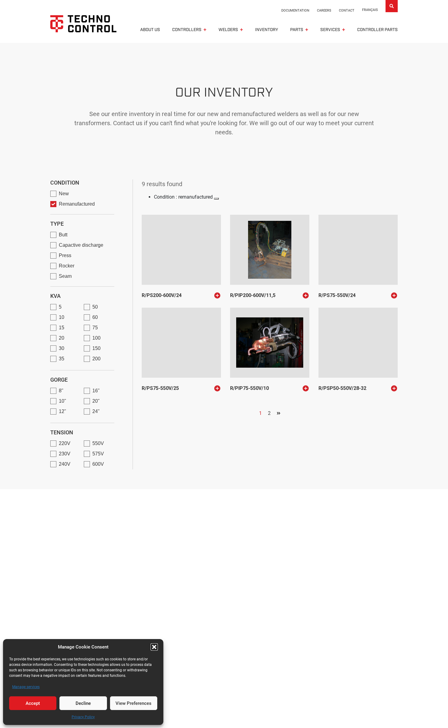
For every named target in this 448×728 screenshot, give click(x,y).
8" (61, 390)
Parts (296, 30)
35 (61, 358)
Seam (65, 276)
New (64, 193)
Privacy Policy (83, 717)
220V (64, 443)
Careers (324, 10)
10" (62, 401)
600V (98, 464)
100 (96, 338)
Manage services (26, 687)
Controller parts (377, 30)
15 (61, 327)
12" (62, 411)
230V (64, 453)
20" (96, 401)
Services (330, 30)
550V (98, 443)
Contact (346, 10)
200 (96, 358)
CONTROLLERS (186, 30)
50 (95, 306)
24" (96, 411)
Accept (33, 703)
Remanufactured (77, 204)
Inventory (266, 30)
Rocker (66, 265)
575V (98, 453)
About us (150, 30)
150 (96, 348)
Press (65, 255)
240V (64, 464)
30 (61, 348)
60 (95, 317)
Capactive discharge (81, 245)
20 (61, 338)
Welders (228, 30)
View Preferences (133, 703)
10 (61, 317)
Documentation (295, 10)
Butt (63, 234)
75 (95, 327)
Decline (83, 703)
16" (96, 390)
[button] (154, 647)
